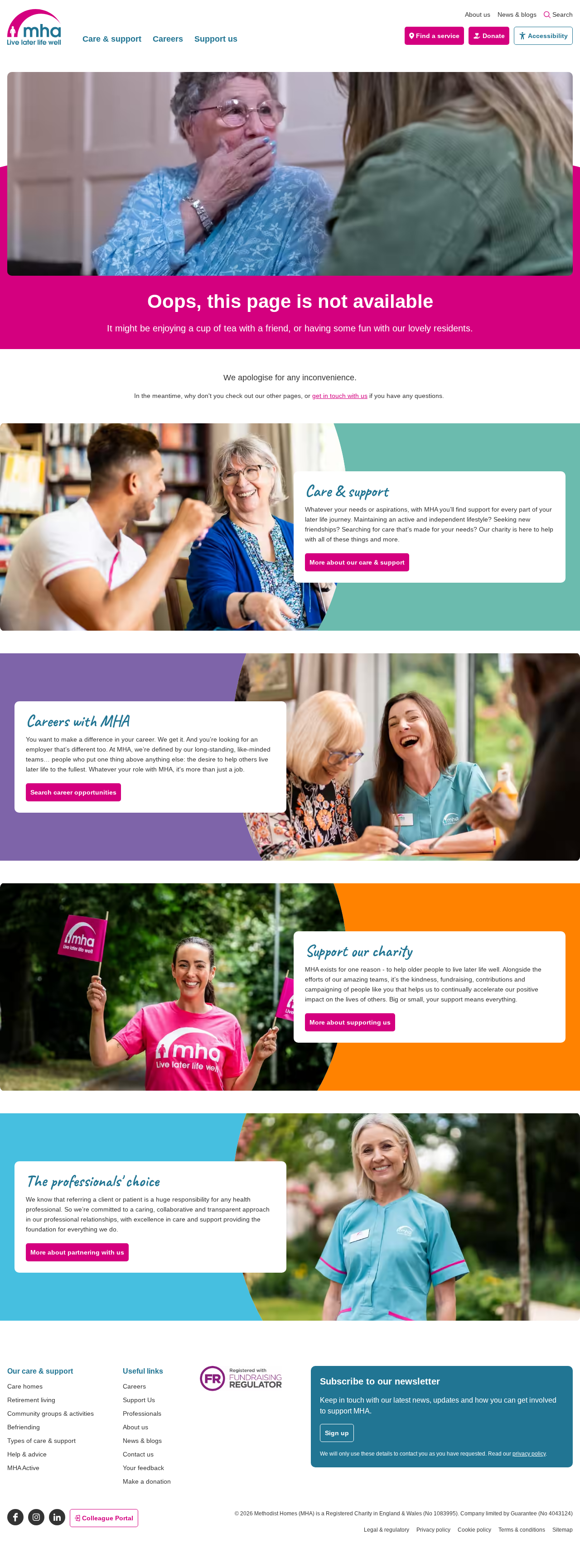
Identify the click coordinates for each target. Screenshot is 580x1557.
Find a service (437, 35)
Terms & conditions (521, 1530)
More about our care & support (357, 562)
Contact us (138, 1454)
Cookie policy (474, 1530)
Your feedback (143, 1467)
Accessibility (548, 35)
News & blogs (517, 14)
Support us (215, 38)
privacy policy (529, 1454)
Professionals (142, 1413)
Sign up (337, 1433)
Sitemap (562, 1530)
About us (477, 14)
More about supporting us (350, 1022)
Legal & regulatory (386, 1530)
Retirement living (31, 1400)
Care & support (111, 38)
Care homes (25, 1386)
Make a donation (147, 1481)
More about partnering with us (77, 1252)
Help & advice (27, 1454)
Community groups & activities (50, 1413)
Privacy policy (433, 1530)
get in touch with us (339, 395)
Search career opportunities (73, 792)
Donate (494, 35)
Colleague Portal (107, 1518)
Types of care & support (41, 1440)
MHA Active (23, 1467)
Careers (168, 38)
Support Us (139, 1400)
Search (562, 14)
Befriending (23, 1427)
